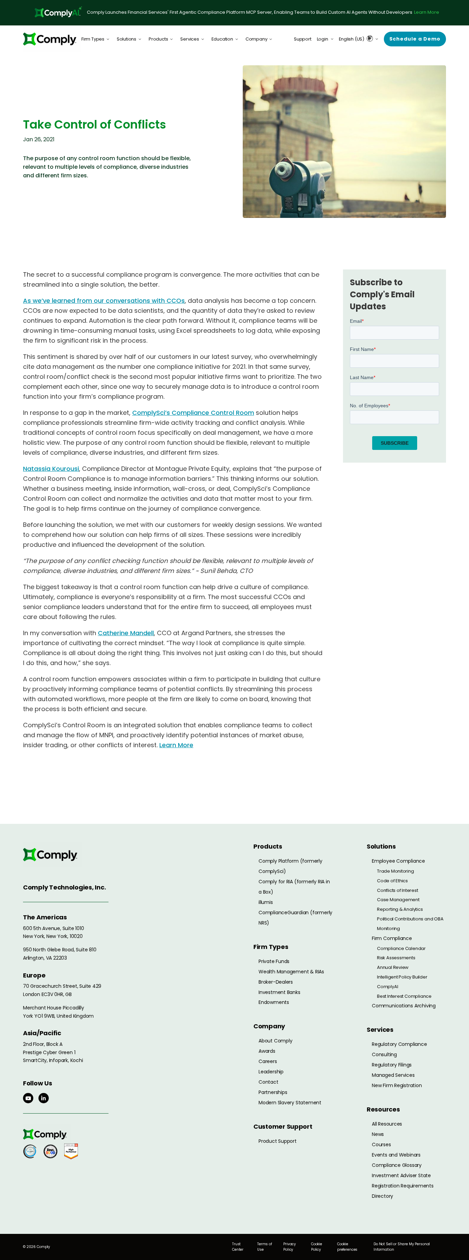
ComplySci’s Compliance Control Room (193, 412)
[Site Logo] (52, 39)
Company (256, 39)
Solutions (126, 39)
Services (189, 39)
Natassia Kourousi (51, 468)
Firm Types (92, 39)
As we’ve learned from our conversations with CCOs (104, 300)
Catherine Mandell (126, 633)
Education (222, 39)
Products (158, 39)
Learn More (426, 12)
